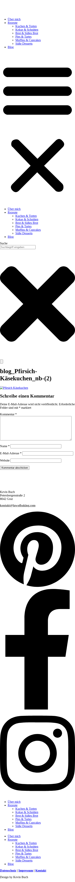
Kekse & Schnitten (26, 29)
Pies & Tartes (23, 36)
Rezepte (13, 22)
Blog (11, 47)
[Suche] (1, 361)
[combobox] (18, 247)
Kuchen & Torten (26, 26)
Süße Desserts (23, 43)
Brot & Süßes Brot (26, 33)
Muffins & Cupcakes (28, 40)
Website (5, 460)
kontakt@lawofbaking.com (17, 505)
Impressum (25, 870)
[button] (37, 128)
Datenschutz (8, 870)
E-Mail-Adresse (11, 453)
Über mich (14, 19)
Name (5, 446)
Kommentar (8, 414)
